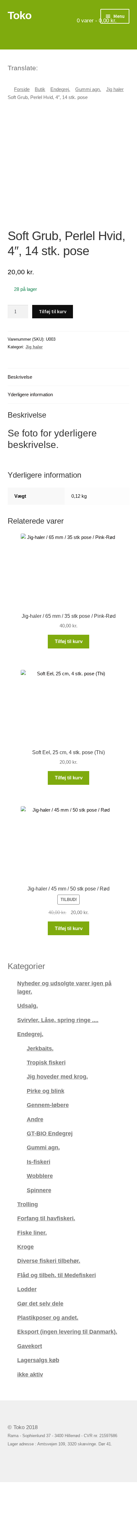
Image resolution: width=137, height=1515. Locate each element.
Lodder (27, 1289)
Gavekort (29, 1346)
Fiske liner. (32, 1232)
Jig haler (115, 89)
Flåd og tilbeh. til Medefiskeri (56, 1275)
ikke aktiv (30, 1374)
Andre (35, 1119)
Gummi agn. (88, 89)
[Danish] (43, 67)
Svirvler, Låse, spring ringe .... (57, 1020)
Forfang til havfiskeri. (46, 1218)
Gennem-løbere (48, 1105)
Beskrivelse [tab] (20, 377)
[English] (51, 67)
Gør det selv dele (40, 1303)
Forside (22, 89)
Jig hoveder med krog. (57, 1076)
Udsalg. (27, 1005)
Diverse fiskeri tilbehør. (48, 1260)
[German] (60, 67)
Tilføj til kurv (52, 311)
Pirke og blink (45, 1090)
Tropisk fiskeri (46, 1062)
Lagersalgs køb (38, 1360)
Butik (40, 89)
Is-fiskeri (38, 1161)
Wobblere (40, 1175)
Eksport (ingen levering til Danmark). (67, 1331)
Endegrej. (60, 89)
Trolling (27, 1204)
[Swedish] (68, 67)
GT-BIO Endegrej (50, 1133)
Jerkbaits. (40, 1048)
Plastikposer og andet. (47, 1317)
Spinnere (39, 1190)
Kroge (25, 1246)
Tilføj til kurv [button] (69, 641)
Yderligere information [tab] (30, 394)
